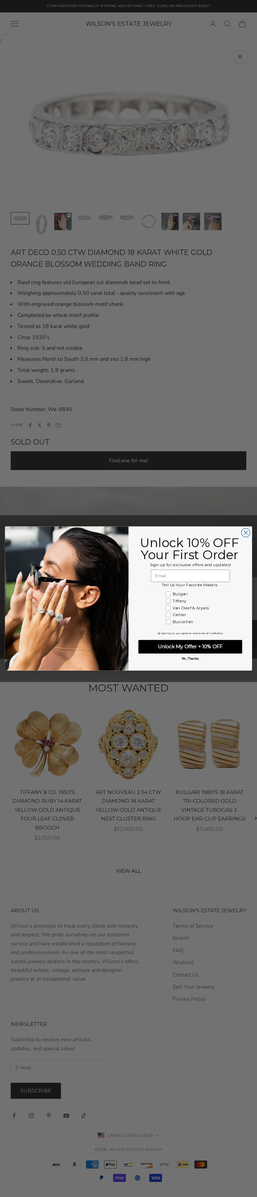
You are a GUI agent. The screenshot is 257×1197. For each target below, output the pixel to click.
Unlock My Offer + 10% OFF (190, 647)
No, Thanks (190, 658)
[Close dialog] (245, 532)
